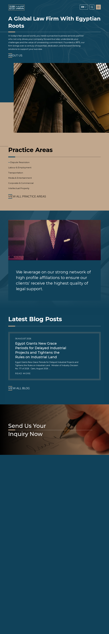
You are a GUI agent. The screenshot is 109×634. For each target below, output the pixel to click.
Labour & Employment (19, 167)
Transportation (15, 172)
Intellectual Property (18, 188)
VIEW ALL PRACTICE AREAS (27, 196)
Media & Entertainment (20, 178)
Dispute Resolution (20, 162)
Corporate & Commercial (20, 183)
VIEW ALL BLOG (19, 388)
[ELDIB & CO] (16, 7)
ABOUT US (15, 55)
